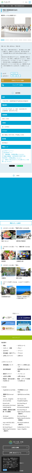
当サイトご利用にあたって (24, 365)
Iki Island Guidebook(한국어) (8, 417)
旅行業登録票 (7, 369)
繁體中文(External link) (8, 395)
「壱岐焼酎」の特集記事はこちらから (14, 154)
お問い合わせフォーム (15, 452)
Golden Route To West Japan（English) (23, 428)
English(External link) (9, 390)
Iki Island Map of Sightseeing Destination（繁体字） (23, 411)
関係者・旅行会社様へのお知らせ (9, 379)
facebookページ (8, 152)
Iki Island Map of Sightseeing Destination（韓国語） (23, 418)
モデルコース (21, 345)
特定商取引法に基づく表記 (24, 370)
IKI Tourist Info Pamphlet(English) (22, 399)
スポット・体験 (9, 5)
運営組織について (8, 365)
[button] (26, 2)
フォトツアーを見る (17, 85)
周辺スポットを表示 (15, 223)
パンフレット (21, 374)
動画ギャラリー (7, 374)
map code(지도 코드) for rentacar (8, 423)
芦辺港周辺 (14, 73)
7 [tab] (28, 40)
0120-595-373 (6, 109)
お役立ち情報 (7, 376)
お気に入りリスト (8, 355)
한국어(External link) (24, 394)
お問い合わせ (21, 376)
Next (29, 27)
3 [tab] (10, 40)
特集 (4, 345)
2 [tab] (6, 40)
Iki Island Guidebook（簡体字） (23, 423)
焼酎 (18, 75)
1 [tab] (1, 40)
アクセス (20, 353)
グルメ (19, 348)
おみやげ (5, 350)
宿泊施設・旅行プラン (9, 353)
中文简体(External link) (23, 391)
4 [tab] (15, 40)
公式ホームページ (8, 150)
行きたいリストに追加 (18, 80)
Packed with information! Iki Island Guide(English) (9, 405)
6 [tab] (24, 40)
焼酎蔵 (13, 75)
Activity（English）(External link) (8, 399)
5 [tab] (19, 40)
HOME (2, 5)
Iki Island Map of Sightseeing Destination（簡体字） (9, 429)
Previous (2, 27)
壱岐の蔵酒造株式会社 (19, 5)
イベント (20, 350)
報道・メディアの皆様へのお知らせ (23, 379)
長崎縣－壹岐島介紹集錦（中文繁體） (9, 410)
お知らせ (20, 355)
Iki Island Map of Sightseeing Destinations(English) (23, 405)
